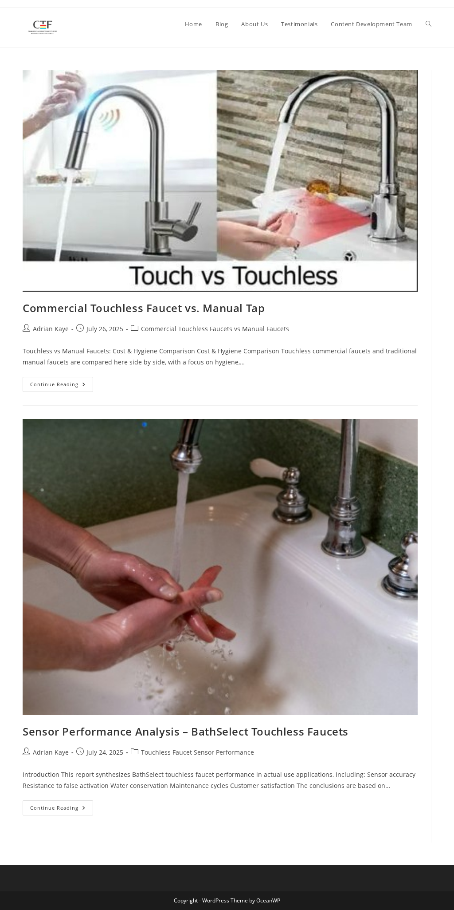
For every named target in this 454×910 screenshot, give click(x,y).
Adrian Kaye (51, 328)
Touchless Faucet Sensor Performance (197, 752)
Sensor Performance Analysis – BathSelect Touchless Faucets (185, 731)
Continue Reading (61, 386)
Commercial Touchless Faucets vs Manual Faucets (215, 328)
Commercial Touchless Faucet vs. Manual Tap (144, 308)
